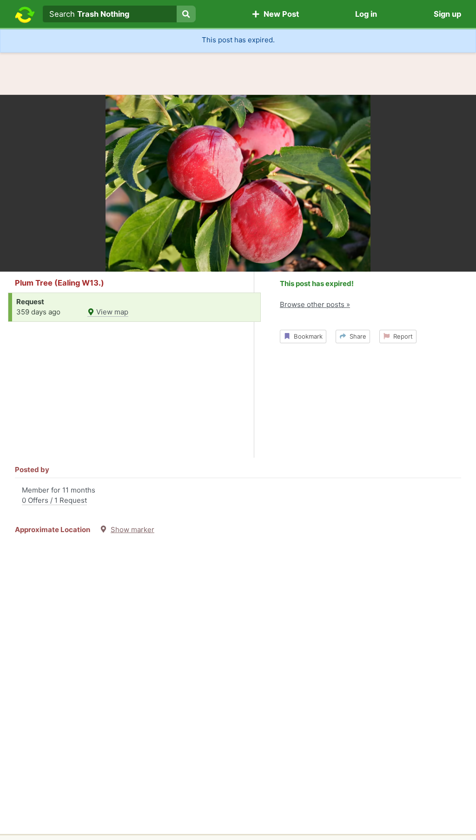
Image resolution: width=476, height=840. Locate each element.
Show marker (132, 529)
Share (356, 336)
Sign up (447, 14)
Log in (366, 14)
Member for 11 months (58, 495)
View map (111, 311)
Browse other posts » (315, 304)
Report (401, 336)
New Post (279, 14)
